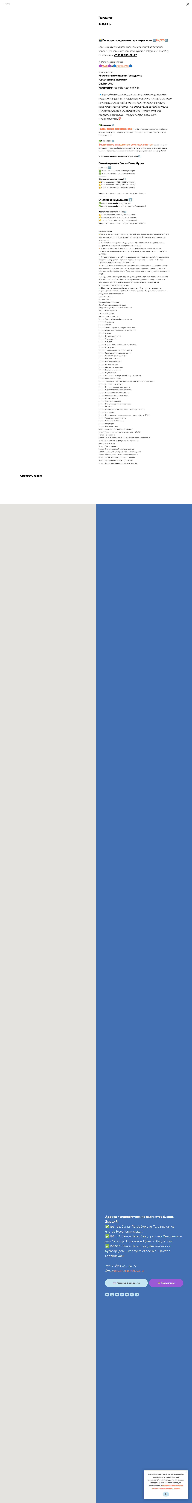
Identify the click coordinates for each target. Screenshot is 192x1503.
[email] (127, 1294)
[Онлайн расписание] (122, 1294)
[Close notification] (186, 1472)
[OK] (112, 1294)
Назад (7, 4)
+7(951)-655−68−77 (125, 55)
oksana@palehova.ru (129, 1270)
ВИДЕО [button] (160, 40)
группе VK (122, 66)
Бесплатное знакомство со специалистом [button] (126, 144)
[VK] (107, 1294)
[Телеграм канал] (117, 1294)
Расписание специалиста (115, 128)
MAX (105, 66)
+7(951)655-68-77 (124, 1266)
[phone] (132, 1294)
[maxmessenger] (137, 1294)
